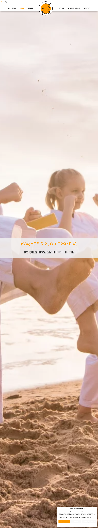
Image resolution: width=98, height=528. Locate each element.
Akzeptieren (64, 521)
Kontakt (87, 8)
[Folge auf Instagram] (6, 2)
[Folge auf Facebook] (2, 2)
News (22, 8)
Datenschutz (74, 525)
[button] (95, 508)
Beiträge (61, 8)
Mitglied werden (74, 8)
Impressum (80, 525)
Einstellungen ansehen (89, 521)
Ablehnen (75, 521)
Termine (31, 8)
